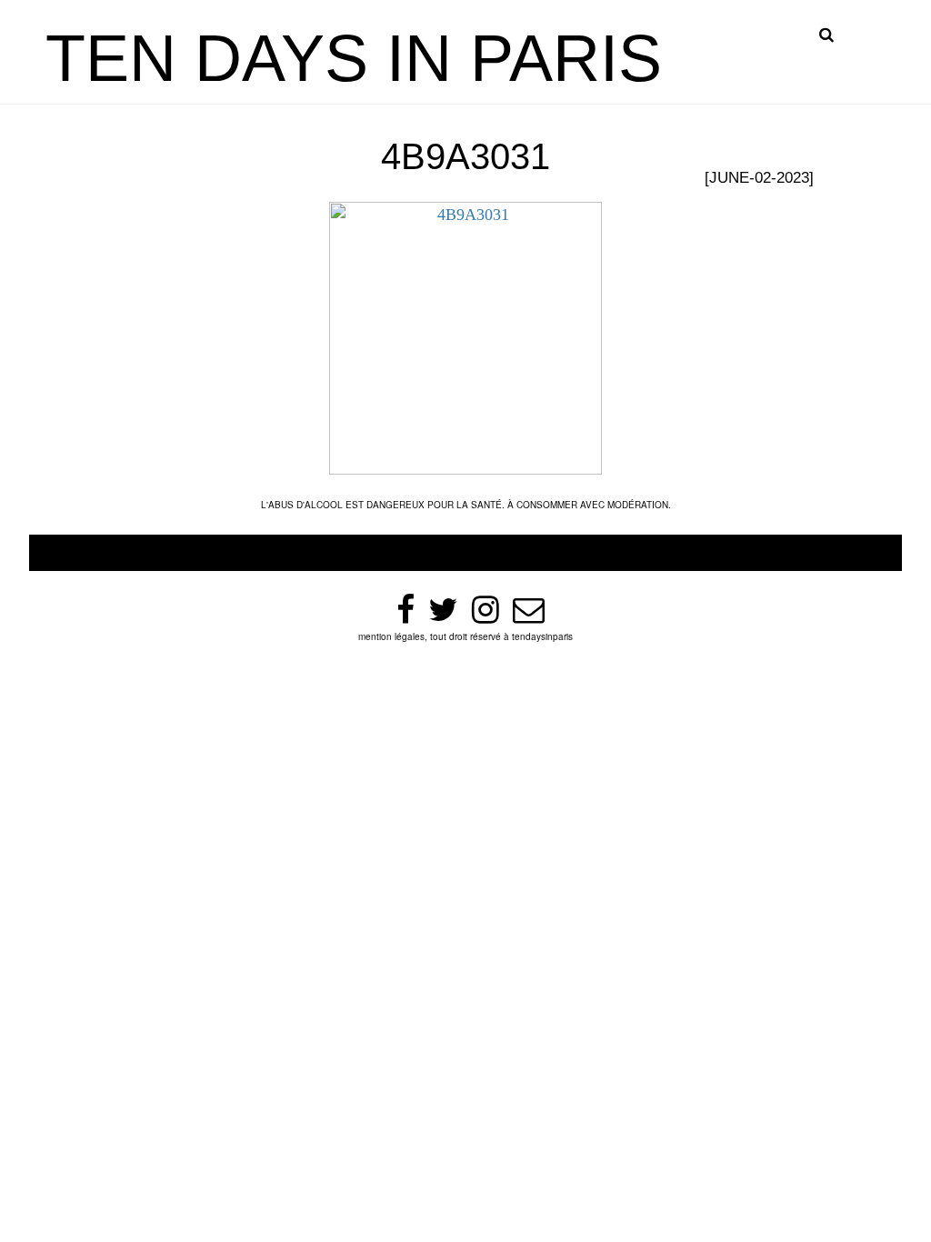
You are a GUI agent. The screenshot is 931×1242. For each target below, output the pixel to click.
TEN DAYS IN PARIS (353, 58)
